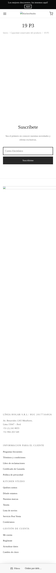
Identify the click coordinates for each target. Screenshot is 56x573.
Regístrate (7, 540)
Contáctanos (8, 522)
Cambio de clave (11, 552)
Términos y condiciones (14, 457)
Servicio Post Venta (12, 516)
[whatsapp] (35, 438)
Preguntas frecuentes (12, 452)
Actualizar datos (10, 546)
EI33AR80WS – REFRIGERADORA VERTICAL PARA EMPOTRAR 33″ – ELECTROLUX (12, 69)
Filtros (17, 568)
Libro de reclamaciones (14, 463)
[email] (28, 438)
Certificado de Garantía (14, 469)
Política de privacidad (13, 475)
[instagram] (21, 438)
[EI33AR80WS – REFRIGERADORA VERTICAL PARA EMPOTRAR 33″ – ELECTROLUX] (15, 49)
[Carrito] (51, 13)
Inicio (5, 33)
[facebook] (14, 438)
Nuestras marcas (10, 499)
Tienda (6, 505)
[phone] (42, 438)
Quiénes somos (10, 487)
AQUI (28, 6)
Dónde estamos (10, 493)
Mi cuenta (7, 535)
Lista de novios (10, 510)
